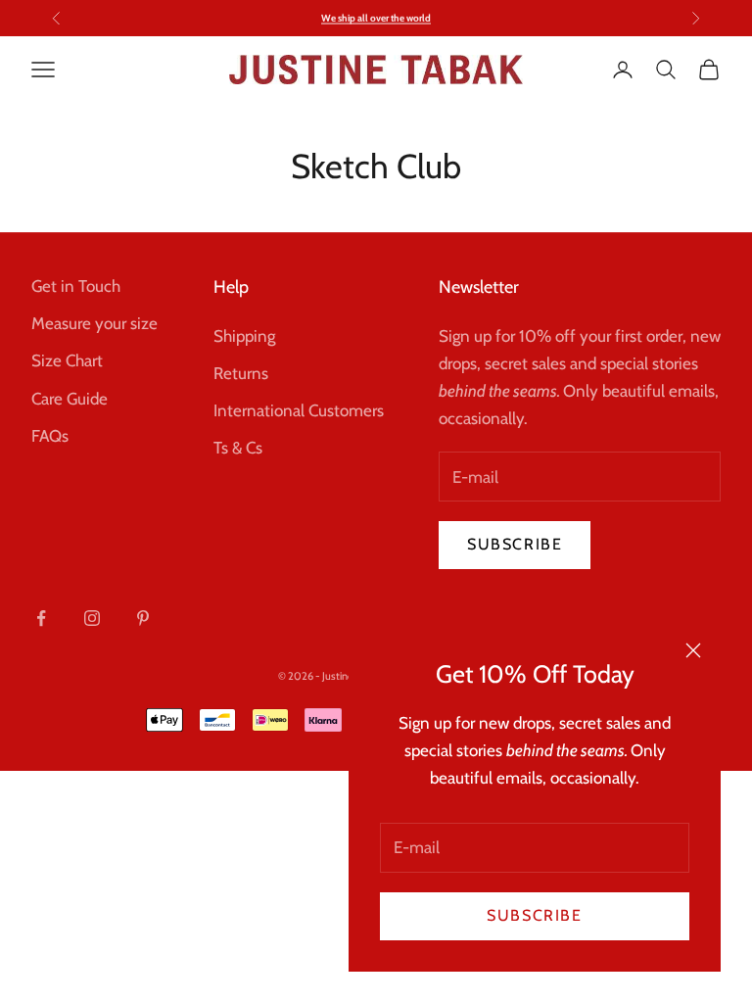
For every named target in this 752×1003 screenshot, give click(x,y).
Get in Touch (75, 286)
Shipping (244, 336)
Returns (240, 373)
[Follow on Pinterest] (143, 618)
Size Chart (67, 360)
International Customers (298, 410)
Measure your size (94, 323)
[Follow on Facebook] (41, 618)
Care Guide (69, 398)
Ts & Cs (237, 447)
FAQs (50, 436)
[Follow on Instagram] (92, 618)
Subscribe (534, 915)
